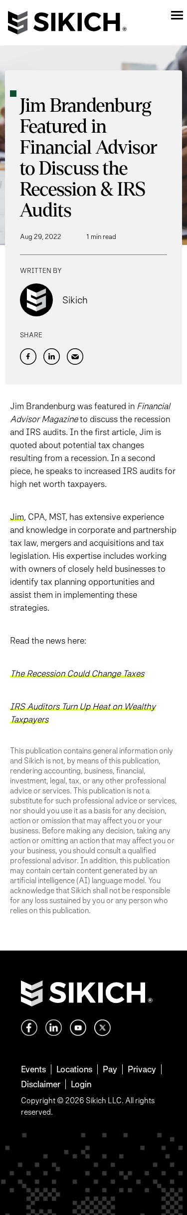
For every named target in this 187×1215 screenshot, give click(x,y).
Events (33, 1069)
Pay (110, 1069)
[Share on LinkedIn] (51, 356)
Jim (17, 516)
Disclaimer (40, 1084)
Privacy (142, 1069)
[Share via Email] (75, 356)
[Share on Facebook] (28, 356)
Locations (74, 1069)
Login (81, 1084)
